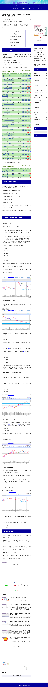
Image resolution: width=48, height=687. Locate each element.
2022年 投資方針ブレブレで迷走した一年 (40, 65)
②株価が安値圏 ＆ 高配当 (14, 39)
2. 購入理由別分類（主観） (13, 34)
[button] (26, 585)
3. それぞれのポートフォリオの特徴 (15, 36)
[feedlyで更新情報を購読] (15, 591)
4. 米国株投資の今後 (12, 45)
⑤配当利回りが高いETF (14, 43)
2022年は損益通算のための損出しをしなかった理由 (40, 55)
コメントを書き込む (16, 675)
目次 (15, 31)
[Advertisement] (16, 572)
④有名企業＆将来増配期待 (14, 42)
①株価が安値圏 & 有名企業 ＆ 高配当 (16, 37)
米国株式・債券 (5, 562)
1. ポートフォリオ (12, 33)
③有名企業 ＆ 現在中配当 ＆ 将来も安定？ (17, 40)
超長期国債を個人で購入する (39, 48)
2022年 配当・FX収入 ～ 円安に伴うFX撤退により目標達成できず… (40, 60)
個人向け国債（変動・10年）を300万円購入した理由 (40, 51)
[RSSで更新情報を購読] (17, 591)
